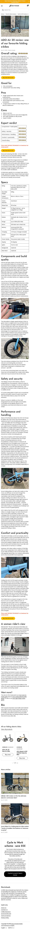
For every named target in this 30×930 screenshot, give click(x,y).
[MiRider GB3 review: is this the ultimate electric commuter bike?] (15, 783)
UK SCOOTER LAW (6, 914)
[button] (27, 5)
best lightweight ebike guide (13, 699)
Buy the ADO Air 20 (8, 77)
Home (2, 14)
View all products (6, 729)
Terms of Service (6, 916)
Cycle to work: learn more (15, 874)
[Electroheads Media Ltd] (14, 5)
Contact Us (4, 910)
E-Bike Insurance (6, 912)
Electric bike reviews (11, 14)
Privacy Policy (5, 917)
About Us (3, 908)
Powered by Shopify (8, 925)
